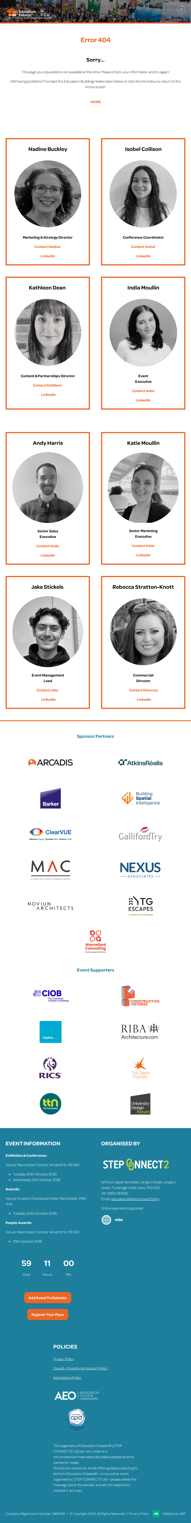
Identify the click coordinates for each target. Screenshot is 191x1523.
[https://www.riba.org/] (140, 1042)
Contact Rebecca (143, 690)
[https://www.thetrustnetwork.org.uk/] (50, 1114)
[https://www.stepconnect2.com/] (136, 1172)
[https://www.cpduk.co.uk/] (76, 1430)
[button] (181, 10)
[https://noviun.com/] (50, 916)
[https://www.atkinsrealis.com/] (140, 772)
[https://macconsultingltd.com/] (50, 880)
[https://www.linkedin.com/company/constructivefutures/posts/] (140, 1006)
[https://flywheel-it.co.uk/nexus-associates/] (140, 880)
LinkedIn (48, 256)
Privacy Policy (63, 1358)
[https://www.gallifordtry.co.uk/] (140, 844)
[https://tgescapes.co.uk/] (140, 916)
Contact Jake (47, 690)
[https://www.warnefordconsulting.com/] (95, 952)
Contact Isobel (143, 246)
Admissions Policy (67, 1377)
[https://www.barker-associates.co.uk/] (50, 808)
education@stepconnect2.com (135, 1198)
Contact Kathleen (47, 385)
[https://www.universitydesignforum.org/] (140, 1114)
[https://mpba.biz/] (50, 1042)
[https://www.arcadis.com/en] (50, 772)
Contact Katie (143, 545)
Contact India (143, 390)
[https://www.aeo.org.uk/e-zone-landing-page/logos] (76, 1406)
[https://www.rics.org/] (50, 1078)
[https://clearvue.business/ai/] (50, 844)
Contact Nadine (47, 246)
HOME (95, 101)
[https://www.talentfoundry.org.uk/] (140, 1078)
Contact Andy (47, 546)
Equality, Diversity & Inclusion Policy (80, 1368)
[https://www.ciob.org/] (50, 1006)
